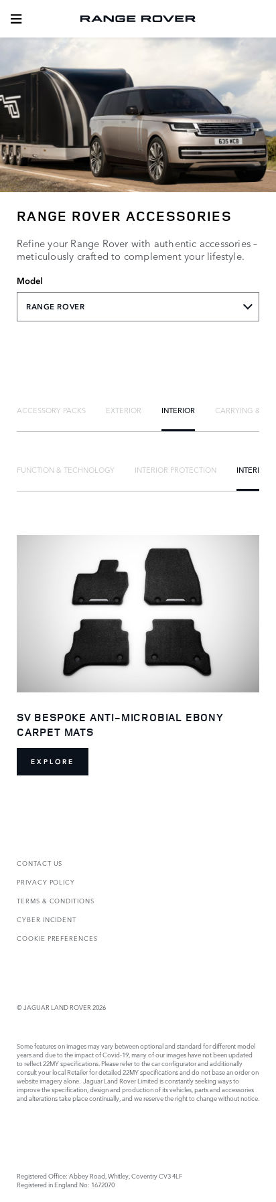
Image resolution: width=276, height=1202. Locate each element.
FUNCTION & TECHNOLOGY (66, 469)
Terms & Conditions (55, 900)
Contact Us (39, 862)
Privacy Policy (46, 881)
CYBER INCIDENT (46, 919)
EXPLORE (52, 761)
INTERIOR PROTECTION (175, 469)
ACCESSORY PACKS (51, 409)
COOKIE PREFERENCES (57, 937)
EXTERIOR (123, 409)
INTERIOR (178, 409)
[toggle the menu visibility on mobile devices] (16, 18)
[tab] (51, 409)
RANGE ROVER (55, 306)
